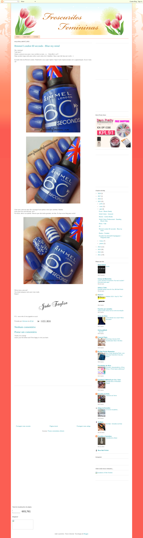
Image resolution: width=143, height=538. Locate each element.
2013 (99, 249)
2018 (99, 193)
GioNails (100, 422)
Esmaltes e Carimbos (105, 436)
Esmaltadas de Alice (104, 365)
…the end (100, 332)
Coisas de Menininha (104, 279)
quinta (107, 266)
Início (17, 37)
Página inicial (54, 426)
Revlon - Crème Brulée (106, 217)
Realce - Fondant (104, 233)
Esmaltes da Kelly (103, 394)
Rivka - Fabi (102, 223)
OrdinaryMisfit (102, 330)
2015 (99, 201)
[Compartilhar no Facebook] (48, 321)
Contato (36, 37)
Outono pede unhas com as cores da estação (111, 310)
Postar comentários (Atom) (56, 431)
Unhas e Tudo (102, 287)
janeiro (101, 243)
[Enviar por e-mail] (42, 321)
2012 (99, 252)
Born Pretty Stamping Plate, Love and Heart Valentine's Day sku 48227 (115, 354)
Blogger (86, 534)
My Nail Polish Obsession (106, 351)
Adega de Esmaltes (104, 408)
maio (101, 206)
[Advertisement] (53, 405)
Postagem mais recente (23, 426)
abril (100, 209)
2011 (99, 255)
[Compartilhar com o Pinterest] (50, 321)
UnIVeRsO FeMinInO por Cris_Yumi (109, 380)
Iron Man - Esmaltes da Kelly (114, 424)
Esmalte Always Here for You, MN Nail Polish (110, 289)
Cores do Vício (102, 316)
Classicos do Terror (111, 395)
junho (101, 204)
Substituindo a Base (111, 438)
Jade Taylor (26, 37)
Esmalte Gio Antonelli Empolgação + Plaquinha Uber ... (110, 236)
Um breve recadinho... (112, 409)
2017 (99, 196)
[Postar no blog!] (44, 321)
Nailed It (100, 295)
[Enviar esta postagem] (38, 321)
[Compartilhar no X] (46, 321)
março (101, 241)
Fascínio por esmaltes (105, 309)
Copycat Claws (102, 337)
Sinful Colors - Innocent (106, 214)
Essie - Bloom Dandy (105, 211)
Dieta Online (102, 265)
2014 (99, 247)
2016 (99, 199)
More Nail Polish (103, 450)
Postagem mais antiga (83, 426)
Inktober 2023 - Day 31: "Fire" (114, 296)
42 (99, 226)
